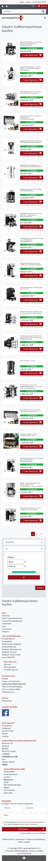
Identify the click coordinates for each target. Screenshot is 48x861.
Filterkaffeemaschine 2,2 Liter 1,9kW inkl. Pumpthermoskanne (30, 264)
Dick (3, 759)
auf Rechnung (7, 731)
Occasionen (7, 629)
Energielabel (7, 641)
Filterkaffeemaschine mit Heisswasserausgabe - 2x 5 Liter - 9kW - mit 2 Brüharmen (31, 386)
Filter (41, 588)
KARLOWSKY (9, 772)
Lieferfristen (7, 624)
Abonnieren (23, 829)
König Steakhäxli (10, 774)
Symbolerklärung (9, 647)
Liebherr (7, 777)
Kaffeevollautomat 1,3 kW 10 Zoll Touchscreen (31, 288)
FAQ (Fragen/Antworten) (12, 618)
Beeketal (5, 746)
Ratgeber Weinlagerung (11, 649)
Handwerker (7, 701)
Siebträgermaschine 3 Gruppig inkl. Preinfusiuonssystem (30, 410)
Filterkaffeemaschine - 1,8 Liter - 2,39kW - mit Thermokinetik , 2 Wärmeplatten (31, 68)
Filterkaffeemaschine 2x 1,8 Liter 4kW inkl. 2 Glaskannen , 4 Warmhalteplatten (31, 215)
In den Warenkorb (30, 55)
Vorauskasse (7, 726)
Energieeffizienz (8, 639)
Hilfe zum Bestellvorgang (12, 687)
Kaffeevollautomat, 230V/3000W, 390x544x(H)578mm (30, 190)
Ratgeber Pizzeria (9, 652)
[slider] (10, 572)
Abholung (6, 616)
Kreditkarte (6, 728)
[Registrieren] (7, 6)
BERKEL (5, 749)
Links (4, 626)
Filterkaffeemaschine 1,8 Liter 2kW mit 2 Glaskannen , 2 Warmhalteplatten (31, 240)
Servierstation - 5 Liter (27, 361)
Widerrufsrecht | (9, 839)
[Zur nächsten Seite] (44, 534)
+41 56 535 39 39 (39, 2)
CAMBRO (6, 754)
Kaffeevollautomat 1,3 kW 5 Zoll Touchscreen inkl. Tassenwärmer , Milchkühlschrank (31, 337)
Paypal (4, 734)
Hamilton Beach (8, 762)
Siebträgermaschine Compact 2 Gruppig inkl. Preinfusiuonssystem (30, 117)
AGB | (21, 842)
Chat (22, 2)
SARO (6, 782)
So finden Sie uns (11, 670)
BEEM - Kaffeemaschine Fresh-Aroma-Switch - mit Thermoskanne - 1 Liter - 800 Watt (31, 484)
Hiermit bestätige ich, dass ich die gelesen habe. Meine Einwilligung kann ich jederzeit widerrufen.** (24, 823)
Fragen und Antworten (11, 681)
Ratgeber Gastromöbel (11, 655)
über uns (7, 664)
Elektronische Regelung (11, 644)
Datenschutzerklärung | (36, 839)
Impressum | (21, 839)
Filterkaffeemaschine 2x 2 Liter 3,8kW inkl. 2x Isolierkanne (30, 508)
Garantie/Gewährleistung (12, 621)
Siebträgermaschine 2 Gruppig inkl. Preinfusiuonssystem (30, 92)
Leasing (5, 736)
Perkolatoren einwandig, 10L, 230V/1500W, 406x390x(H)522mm (31, 165)
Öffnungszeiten (10, 667)
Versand (5, 632)
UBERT (7, 788)
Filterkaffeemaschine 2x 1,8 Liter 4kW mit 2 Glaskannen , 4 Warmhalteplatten (31, 43)
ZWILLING (8, 793)
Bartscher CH (7, 743)
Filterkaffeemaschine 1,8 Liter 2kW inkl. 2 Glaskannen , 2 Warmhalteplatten (31, 460)
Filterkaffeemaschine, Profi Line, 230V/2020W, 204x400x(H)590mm (31, 141)
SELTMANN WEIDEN (12, 785)
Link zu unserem (11, 689)
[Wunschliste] (33, 6)
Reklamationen (8, 692)
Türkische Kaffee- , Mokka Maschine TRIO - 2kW (29, 434)
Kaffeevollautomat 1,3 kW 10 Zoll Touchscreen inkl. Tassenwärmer (31, 312)
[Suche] (43, 11)
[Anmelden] (2, 6)
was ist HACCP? (8, 657)
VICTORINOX (9, 790)
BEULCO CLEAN (9, 751)
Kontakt (5, 679)
